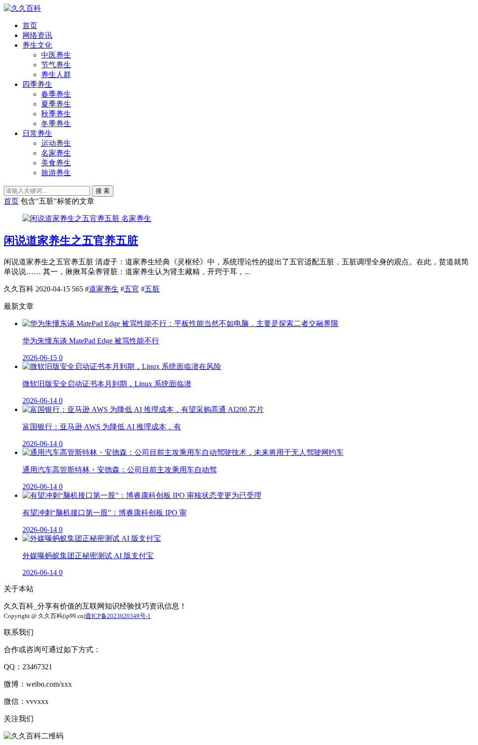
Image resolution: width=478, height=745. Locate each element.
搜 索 (103, 190)
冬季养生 (56, 124)
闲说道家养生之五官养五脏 (71, 240)
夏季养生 (56, 104)
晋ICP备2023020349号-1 (118, 615)
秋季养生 (56, 114)
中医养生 (56, 55)
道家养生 (104, 289)
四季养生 (37, 84)
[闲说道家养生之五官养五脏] (71, 218)
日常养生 (37, 133)
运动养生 (56, 143)
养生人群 (56, 74)
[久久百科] (22, 8)
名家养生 (56, 153)
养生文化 (37, 45)
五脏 (152, 289)
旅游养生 (56, 173)
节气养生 (56, 65)
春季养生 (56, 94)
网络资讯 (37, 35)
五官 (131, 289)
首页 (29, 25)
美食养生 (56, 163)
